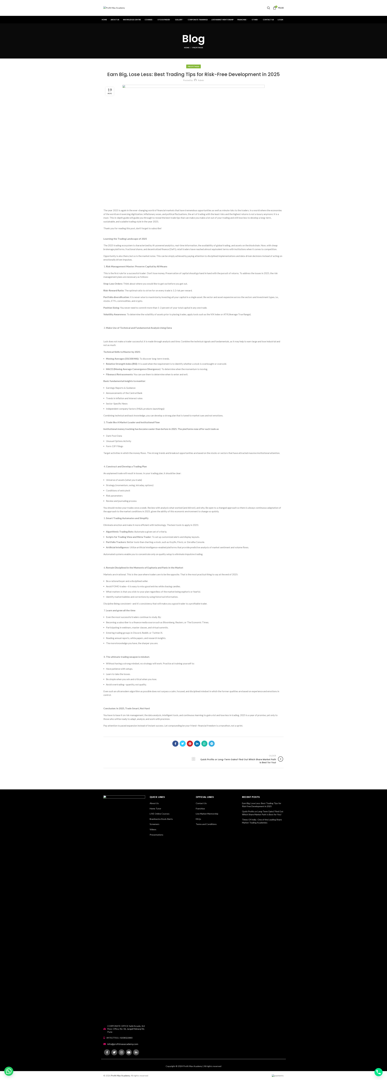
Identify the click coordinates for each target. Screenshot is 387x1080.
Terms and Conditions (206, 824)
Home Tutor (155, 808)
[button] (8, 1071)
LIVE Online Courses (159, 813)
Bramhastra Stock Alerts (161, 819)
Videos (153, 829)
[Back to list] (193, 759)
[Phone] (378, 1072)
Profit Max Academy (120, 1075)
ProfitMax (197, 48)
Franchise (200, 808)
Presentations (156, 834)
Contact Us (201, 803)
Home (186, 48)
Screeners (154, 824)
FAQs (198, 819)
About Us (154, 803)
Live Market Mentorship (207, 813)
